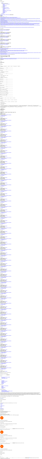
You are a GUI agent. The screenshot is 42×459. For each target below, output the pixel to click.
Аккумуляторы (3, 377)
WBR (10, 22)
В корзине (6, 32)
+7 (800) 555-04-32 (7, 14)
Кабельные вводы (7, 24)
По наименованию (2, 112)
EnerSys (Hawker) (34, 20)
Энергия (25, 22)
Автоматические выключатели (10, 23)
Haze (8, 21)
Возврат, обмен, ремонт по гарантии (7, 10)
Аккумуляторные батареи (17, 27)
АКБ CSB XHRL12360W (3, 288)
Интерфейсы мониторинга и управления (31, 52)
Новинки (11, 112)
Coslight (17, 20)
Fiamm (21, 50)
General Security (2, 21)
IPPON (15, 19)
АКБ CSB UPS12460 (2, 250)
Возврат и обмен (5, 5)
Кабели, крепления (39, 52)
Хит (15, 112)
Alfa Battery (1, 20)
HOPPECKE (12, 21)
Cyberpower (24, 20)
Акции (13, 112)
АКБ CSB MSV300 (2, 234)
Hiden (11, 19)
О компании (3, 380)
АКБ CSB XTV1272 (2, 153)
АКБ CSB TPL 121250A (3, 320)
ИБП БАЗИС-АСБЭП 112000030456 (4, 44)
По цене (9, 112)
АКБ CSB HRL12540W (2, 331)
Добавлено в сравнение (4, 115)
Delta (4, 18)
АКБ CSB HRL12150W (2, 363)
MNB (31, 21)
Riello (7, 18)
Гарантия (4, 6)
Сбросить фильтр (2, 62)
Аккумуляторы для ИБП (7, 54)
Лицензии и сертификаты (6, 7)
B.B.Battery (11, 20)
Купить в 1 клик (9, 32)
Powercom (35, 21)
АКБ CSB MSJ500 (2, 175)
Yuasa (17, 22)
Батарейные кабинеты (19, 52)
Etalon (32, 27)
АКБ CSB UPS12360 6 (2, 261)
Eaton (1, 18)
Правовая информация (4, 390)
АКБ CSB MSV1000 (2, 207)
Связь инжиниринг (20, 19)
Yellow (13, 22)
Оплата (4, 4)
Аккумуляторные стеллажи (25, 23)
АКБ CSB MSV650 (2, 218)
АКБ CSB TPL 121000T (3, 293)
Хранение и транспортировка (6, 8)
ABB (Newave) (19, 18)
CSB (20, 20)
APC (0, 19)
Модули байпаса (16, 24)
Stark (25, 18)
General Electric (5, 19)
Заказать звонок (11, 14)
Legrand (29, 18)
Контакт (21, 22)
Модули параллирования (25, 24)
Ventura (6, 22)
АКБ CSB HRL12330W (2, 347)
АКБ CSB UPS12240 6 (2, 266)
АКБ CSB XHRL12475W (3, 277)
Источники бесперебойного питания (10, 27)
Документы (3, 381)
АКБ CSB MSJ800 (2, 164)
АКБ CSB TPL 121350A (3, 309)
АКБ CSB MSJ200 (2, 196)
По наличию (6, 112)
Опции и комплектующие (23, 27)
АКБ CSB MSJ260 (2, 191)
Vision (32, 18)
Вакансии (4, 12)
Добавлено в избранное (8, 125)
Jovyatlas (36, 18)
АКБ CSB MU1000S (2, 121)
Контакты (3, 13)
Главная (1, 54)
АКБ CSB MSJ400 (2, 180)
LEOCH (22, 21)
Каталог (3, 54)
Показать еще (2, 59)
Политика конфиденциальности (5, 391)
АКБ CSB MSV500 (2, 223)
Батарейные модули (24, 52)
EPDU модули (2, 23)
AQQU (7, 20)
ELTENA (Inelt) (11, 18)
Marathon (27, 21)
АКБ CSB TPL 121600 (2, 304)
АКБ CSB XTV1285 (2, 148)
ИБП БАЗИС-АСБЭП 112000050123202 (4, 33)
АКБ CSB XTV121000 (2, 137)
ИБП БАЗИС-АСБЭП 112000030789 (4, 40)
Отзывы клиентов (5, 11)
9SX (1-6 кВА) (2, 27)
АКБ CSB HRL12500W (2, 336)
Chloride (20, 48)
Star (0, 22)
